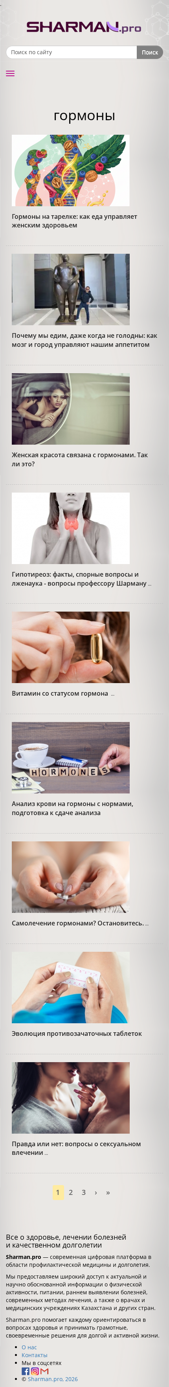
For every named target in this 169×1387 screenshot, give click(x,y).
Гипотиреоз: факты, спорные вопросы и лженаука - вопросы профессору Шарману (79, 579)
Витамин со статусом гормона (61, 693)
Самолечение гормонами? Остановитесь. (78, 923)
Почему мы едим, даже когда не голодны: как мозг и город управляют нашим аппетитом (84, 340)
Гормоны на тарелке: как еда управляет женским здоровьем (74, 221)
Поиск (150, 52)
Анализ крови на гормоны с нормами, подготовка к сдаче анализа (72, 808)
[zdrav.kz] (84, 25)
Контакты (35, 1355)
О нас (29, 1347)
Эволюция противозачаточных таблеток (77, 1033)
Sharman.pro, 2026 (53, 1379)
